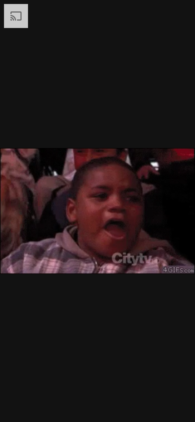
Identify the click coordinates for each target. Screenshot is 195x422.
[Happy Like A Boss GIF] (97, 211)
